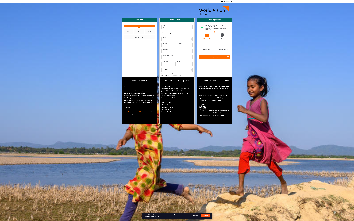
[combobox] (177, 39)
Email (164, 25)
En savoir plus (159, 216)
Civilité (165, 37)
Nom (180, 43)
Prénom (165, 43)
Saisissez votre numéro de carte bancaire (212, 43)
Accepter (205, 215)
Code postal (166, 61)
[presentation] (139, 26)
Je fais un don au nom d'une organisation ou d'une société (176, 33)
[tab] (139, 26)
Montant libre (139, 37)
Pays (164, 67)
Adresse (165, 49)
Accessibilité (227, 1)
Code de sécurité (223, 49)
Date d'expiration (205, 49)
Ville (178, 61)
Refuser (195, 215)
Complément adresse (168, 55)
